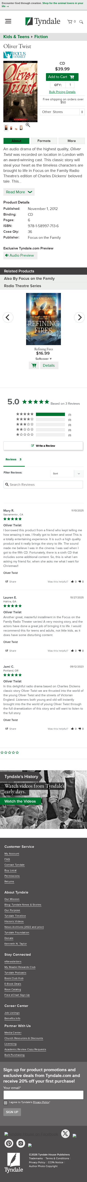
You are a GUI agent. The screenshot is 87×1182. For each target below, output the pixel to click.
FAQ (7, 859)
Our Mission (12, 899)
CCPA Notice (55, 1162)
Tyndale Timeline (15, 916)
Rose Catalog (12, 989)
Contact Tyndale (14, 865)
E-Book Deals (12, 984)
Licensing (10, 1044)
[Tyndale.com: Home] (42, 21)
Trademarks (36, 1158)
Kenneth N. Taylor (15, 943)
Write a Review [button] (45, 446)
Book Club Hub (13, 978)
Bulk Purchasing (14, 1055)
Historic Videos (14, 921)
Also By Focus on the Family (29, 278)
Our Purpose (12, 910)
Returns (9, 881)
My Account (11, 853)
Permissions (12, 876)
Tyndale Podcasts (15, 972)
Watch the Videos (20, 801)
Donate (8, 938)
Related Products (19, 271)
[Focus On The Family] (15, 54)
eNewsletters (12, 961)
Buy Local (10, 870)
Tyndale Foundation (16, 932)
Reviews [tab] (11, 459)
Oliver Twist (10, 573)
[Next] (79, 317)
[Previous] (8, 317)
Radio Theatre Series (22, 285)
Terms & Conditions (57, 1158)
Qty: (58, 85)
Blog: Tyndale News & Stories (22, 904)
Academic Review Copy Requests (25, 1049)
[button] (73, 581)
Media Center (12, 1032)
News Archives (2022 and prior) (24, 927)
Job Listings (12, 1013)
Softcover (42, 359)
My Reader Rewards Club (19, 967)
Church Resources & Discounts (23, 1038)
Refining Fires (43, 349)
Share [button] (12, 581)
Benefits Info (12, 1018)
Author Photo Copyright (43, 1166)
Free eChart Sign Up (17, 995)
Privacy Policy (41, 1102)
